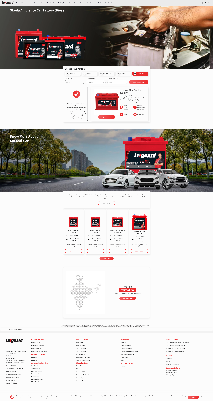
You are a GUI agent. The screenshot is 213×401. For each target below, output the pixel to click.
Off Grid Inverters (81, 352)
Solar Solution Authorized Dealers (175, 349)
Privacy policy (170, 375)
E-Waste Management (127, 355)
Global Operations (126, 349)
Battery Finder (18, 329)
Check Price (79, 366)
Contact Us (169, 358)
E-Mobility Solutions (62, 3)
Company (114, 3)
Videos (123, 366)
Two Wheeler (35, 366)
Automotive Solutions (79, 3)
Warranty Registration (172, 364)
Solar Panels (79, 343)
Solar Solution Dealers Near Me (175, 352)
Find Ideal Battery (138, 82)
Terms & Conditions (171, 370)
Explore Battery (106, 117)
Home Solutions (21, 3)
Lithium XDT (34, 360)
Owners (92, 3)
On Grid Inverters (81, 349)
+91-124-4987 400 (11, 365)
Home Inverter (35, 343)
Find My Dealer (127, 298)
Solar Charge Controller (83, 358)
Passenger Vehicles (36, 371)
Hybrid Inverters (80, 355)
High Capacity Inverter (37, 346)
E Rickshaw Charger (37, 382)
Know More (106, 203)
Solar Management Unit (83, 360)
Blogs (122, 360)
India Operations (126, 346)
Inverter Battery (36, 349)
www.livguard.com (11, 371)
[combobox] (74, 82)
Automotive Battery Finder (84, 375)
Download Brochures (82, 381)
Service (168, 361)
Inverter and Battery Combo (39, 352)
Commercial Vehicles (37, 374)
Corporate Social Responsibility (130, 352)
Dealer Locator (102, 3)
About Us (123, 343)
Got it (193, 397)
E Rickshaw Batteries (37, 379)
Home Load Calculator (82, 372)
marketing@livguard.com (13, 374)
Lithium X (34, 358)
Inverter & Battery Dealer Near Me (175, 346)
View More (107, 259)
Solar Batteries (80, 346)
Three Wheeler (35, 368)
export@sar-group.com (12, 377)
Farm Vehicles (35, 376)
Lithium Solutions (34, 3)
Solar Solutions (48, 3)
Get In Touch (9, 356)
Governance (124, 358)
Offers (78, 369)
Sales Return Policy (171, 372)
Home (10, 329)
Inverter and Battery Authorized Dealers (177, 343)
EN (208, 3)
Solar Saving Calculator (82, 378)
